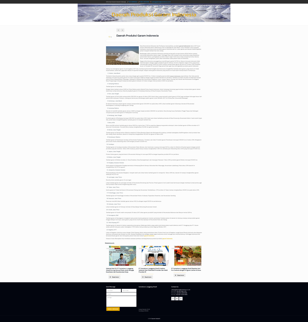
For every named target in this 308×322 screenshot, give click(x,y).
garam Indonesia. (149, 236)
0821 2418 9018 (144, 2)
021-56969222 (133, 2)
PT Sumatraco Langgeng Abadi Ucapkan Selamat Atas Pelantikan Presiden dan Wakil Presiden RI (153, 270)
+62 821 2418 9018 (182, 293)
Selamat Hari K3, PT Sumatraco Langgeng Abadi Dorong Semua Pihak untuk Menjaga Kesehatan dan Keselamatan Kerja (120, 270)
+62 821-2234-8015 (181, 294)
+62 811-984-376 (181, 291)
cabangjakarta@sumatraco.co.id (161, 2)
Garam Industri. (155, 319)
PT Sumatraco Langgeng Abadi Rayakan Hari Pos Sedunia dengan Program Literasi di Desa (186, 269)
